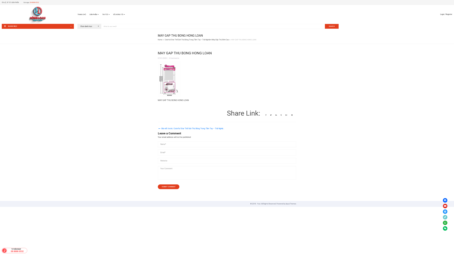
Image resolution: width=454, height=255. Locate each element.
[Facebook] (445, 200)
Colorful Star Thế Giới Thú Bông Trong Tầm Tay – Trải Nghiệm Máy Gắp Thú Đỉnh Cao (197, 40)
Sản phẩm (93, 14)
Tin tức (105, 14)
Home (160, 40)
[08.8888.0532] (4, 250)
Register (449, 14)
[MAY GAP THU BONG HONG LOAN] (169, 63)
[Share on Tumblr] (281, 115)
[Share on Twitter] (271, 115)
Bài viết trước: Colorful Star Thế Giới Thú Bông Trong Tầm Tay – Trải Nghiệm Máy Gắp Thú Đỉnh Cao (193, 128)
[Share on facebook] (266, 115)
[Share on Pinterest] (292, 115)
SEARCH (332, 26)
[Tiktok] (445, 217)
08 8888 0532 (17, 251)
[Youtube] (445, 206)
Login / (442, 14)
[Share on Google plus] (286, 115)
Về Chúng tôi (118, 14)
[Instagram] (445, 212)
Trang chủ (81, 14)
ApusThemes (291, 204)
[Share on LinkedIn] (276, 115)
